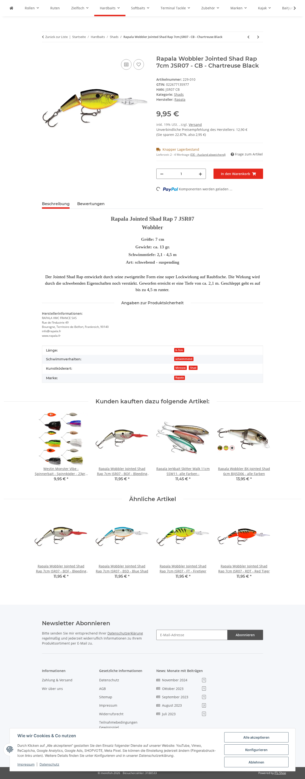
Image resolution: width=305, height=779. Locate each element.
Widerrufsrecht (111, 714)
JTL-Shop (280, 773)
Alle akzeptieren (256, 737)
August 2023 (183, 705)
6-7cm (179, 350)
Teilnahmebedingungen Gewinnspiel (118, 725)
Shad (193, 367)
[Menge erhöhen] (200, 174)
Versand (195, 124)
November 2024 (183, 680)
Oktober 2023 (183, 688)
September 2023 (183, 697)
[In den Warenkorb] (46, 52)
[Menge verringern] (162, 174)
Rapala (179, 377)
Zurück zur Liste (56, 37)
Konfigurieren (256, 750)
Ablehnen (256, 762)
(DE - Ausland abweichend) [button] (208, 155)
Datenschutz (49, 764)
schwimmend (183, 359)
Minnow (180, 367)
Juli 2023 (183, 714)
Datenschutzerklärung (125, 633)
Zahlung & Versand (57, 680)
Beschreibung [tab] (56, 204)
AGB (102, 688)
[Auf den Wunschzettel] (138, 64)
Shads (179, 94)
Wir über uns (52, 688)
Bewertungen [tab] (91, 204)
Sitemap (105, 697)
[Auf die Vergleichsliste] (126, 64)
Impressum (26, 764)
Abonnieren (245, 635)
